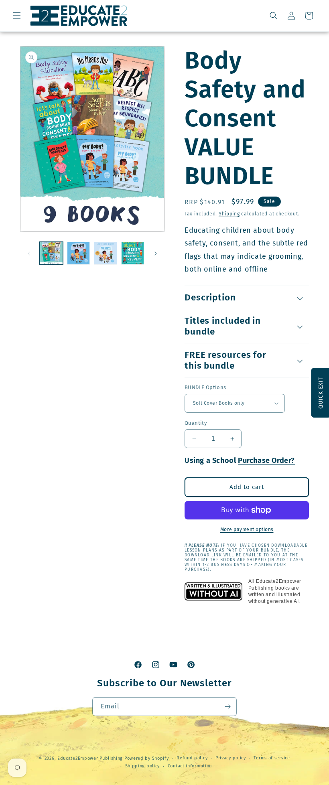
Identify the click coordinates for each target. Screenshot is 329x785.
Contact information (190, 766)
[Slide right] (155, 253)
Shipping (229, 214)
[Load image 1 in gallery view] (51, 253)
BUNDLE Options (205, 387)
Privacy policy (230, 758)
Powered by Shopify (146, 758)
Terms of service (272, 758)
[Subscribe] (227, 706)
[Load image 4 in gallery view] (132, 253)
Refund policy (192, 758)
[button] (17, 15)
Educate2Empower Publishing (90, 758)
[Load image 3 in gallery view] (105, 253)
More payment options (247, 529)
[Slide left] (29, 253)
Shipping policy (142, 766)
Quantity (196, 423)
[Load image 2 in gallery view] (78, 253)
